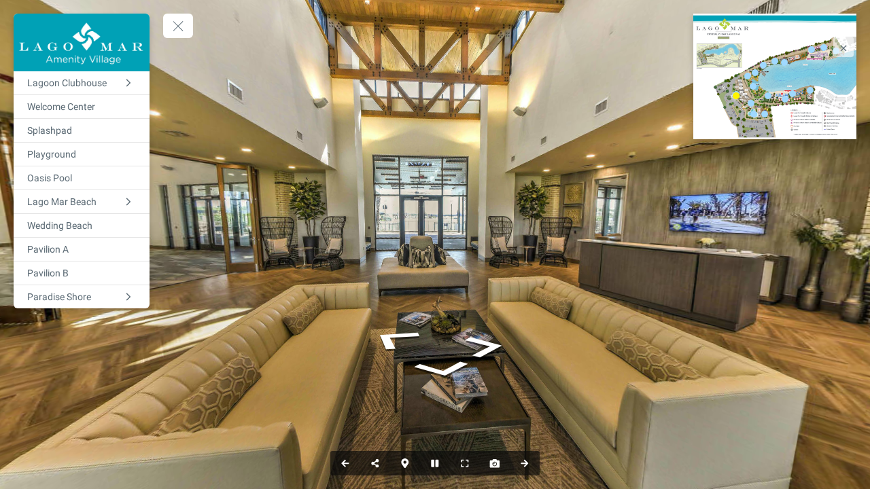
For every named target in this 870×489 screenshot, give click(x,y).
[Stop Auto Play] (435, 463)
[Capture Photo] (495, 463)
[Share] (375, 463)
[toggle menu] (178, 26)
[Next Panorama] (525, 463)
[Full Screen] (465, 463)
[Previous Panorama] (345, 463)
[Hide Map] (405, 463)
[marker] (736, 96)
